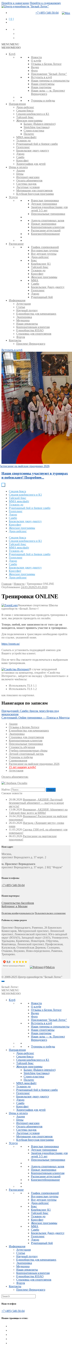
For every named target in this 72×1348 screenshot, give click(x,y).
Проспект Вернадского (30, 343)
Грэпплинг (23, 147)
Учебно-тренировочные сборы (28, 750)
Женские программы (29, 120)
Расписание (16, 243)
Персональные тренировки (48, 213)
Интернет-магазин (28, 177)
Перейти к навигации (15, 3)
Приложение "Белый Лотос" (49, 73)
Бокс (34, 260)
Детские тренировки (44, 203)
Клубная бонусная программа (35, 193)
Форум (20, 337)
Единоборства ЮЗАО (30, 330)
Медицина (23, 320)
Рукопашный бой (42, 297)
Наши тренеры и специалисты (50, 80)
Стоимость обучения (22, 747)
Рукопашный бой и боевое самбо (37, 143)
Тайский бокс (25, 117)
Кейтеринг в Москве (14, 906)
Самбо (20, 157)
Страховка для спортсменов (33, 333)
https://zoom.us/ (10, 643)
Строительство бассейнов (17, 903)
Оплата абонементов (29, 180)
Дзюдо (20, 153)
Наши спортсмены (42, 83)
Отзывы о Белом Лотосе (46, 63)
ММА (34, 280)
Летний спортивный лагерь (26, 753)
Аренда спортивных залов (47, 220)
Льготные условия (28, 187)
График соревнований (45, 247)
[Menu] (2, 981)
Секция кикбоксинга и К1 (32, 113)
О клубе (36, 60)
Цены (19, 173)
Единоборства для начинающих (36, 313)
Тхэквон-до (23, 140)
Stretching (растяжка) (36, 127)
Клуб (12, 54)
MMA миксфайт (26, 137)
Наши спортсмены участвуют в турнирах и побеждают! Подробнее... (34, 475)
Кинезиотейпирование (45, 233)
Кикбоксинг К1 (41, 263)
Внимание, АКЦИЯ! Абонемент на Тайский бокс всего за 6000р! (38, 811)
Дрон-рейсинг (25, 107)
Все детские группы (43, 253)
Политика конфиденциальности (17, 913)
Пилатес (29, 133)
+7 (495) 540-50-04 (47, 12)
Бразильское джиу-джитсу (32, 150)
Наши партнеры (41, 87)
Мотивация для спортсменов (34, 190)
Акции (20, 170)
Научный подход (26, 310)
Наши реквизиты (27, 323)
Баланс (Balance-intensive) (40, 123)
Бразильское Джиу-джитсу (47, 287)
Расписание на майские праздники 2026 (34, 763)
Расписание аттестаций (46, 230)
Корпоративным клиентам (47, 227)
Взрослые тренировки (45, 200)
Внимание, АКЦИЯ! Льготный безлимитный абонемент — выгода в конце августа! (36, 803)
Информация (17, 300)
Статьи (20, 307)
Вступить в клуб (41, 77)
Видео (35, 67)
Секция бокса (24, 110)
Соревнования (18, 760)
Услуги (13, 197)
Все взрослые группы (44, 250)
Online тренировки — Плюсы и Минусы (35, 717)
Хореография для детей (31, 163)
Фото (34, 70)
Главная (6, 583)
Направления (17, 103)
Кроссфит (22, 160)
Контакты (15, 340)
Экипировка (24, 317)
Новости (36, 57)
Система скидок (26, 183)
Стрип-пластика (34, 130)
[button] (10, 44)
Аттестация (23, 303)
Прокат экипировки (43, 223)
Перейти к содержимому (45, 3)
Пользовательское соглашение (50, 913)
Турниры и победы (43, 100)
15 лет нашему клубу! (22, 767)
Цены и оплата (18, 167)
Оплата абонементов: (14, 776)
